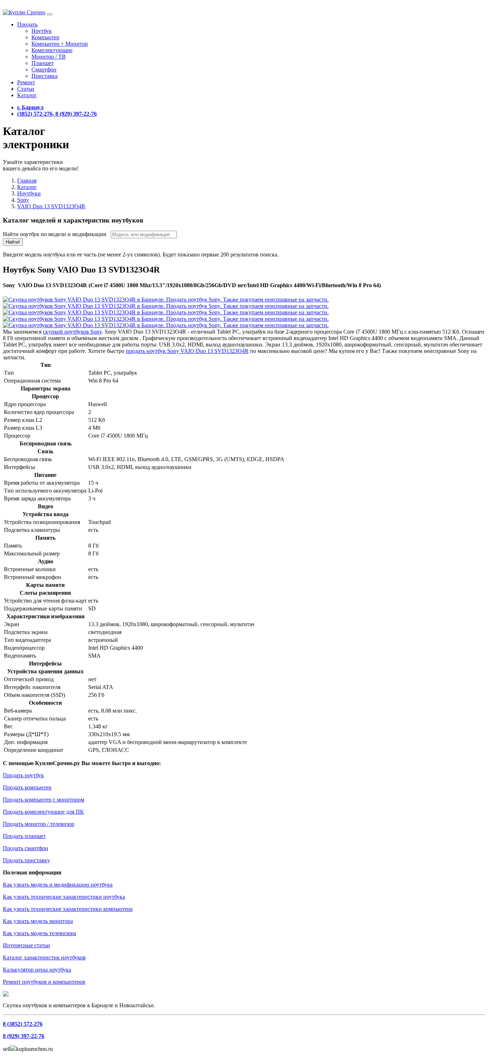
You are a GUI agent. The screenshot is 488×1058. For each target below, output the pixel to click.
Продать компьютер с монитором (43, 800)
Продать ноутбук (23, 775)
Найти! (13, 242)
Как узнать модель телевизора (39, 933)
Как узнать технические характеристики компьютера (68, 909)
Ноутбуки (29, 193)
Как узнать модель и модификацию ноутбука (58, 885)
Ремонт (26, 82)
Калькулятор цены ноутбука (37, 970)
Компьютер (45, 37)
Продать (27, 24)
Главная (26, 181)
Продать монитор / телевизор (38, 824)
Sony (23, 200)
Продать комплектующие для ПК (43, 812)
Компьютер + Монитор (59, 44)
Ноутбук (41, 31)
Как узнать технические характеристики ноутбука (64, 897)
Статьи (25, 89)
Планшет (42, 63)
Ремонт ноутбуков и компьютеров (44, 982)
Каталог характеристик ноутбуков (44, 957)
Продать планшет (24, 836)
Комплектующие (52, 50)
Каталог (27, 95)
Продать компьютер (27, 787)
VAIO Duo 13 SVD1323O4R (51, 206)
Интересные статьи (26, 945)
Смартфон (43, 69)
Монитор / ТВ (48, 57)
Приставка (44, 76)
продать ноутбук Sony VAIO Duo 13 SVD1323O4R (187, 351)
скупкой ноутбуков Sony (72, 332)
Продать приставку (26, 860)
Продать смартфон (25, 848)
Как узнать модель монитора (38, 921)
